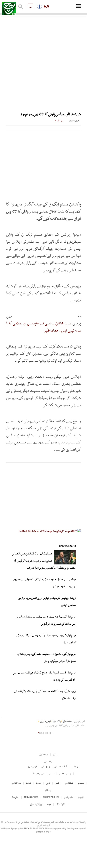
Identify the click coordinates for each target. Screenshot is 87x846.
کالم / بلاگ (61, 804)
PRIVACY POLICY (51, 797)
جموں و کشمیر (65, 774)
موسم (49, 804)
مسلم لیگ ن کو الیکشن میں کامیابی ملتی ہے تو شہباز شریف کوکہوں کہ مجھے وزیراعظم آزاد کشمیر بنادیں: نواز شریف (44, 560)
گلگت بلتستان (60, 767)
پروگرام (48, 790)
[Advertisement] (43, 61)
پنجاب (75, 767)
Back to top (45, 733)
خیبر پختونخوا (38, 774)
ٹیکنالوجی (68, 783)
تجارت (28, 783)
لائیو (54, 755)
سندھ (51, 774)
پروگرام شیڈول (36, 804)
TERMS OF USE (31, 797)
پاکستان (48, 762)
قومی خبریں (32, 767)
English (15, 797)
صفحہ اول (43, 755)
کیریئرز (81, 797)
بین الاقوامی (16, 783)
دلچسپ (81, 783)
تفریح (48, 783)
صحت (38, 783)
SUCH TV (28, 828)
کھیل (57, 783)
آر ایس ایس (68, 797)
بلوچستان (45, 767)
